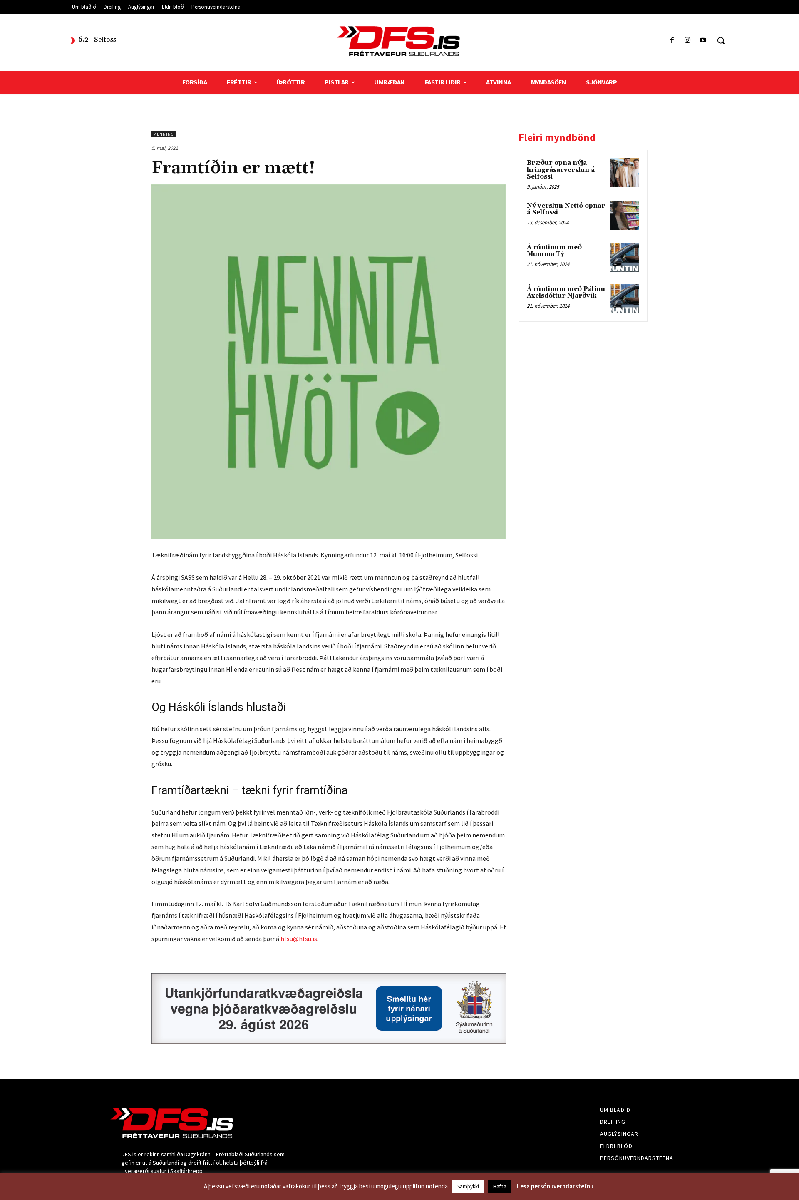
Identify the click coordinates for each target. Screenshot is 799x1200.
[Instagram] (687, 40)
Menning (163, 134)
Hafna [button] (499, 1186)
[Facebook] (671, 40)
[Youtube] (703, 40)
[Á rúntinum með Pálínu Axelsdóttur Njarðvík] (624, 298)
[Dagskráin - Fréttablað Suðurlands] (399, 41)
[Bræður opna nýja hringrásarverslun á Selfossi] (624, 172)
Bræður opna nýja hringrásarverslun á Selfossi (561, 170)
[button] (721, 40)
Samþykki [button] (468, 1186)
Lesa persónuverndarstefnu (555, 1186)
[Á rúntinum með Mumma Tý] (624, 257)
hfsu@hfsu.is (298, 938)
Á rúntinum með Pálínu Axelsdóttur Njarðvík (566, 292)
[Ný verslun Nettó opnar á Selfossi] (624, 215)
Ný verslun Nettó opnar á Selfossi (566, 209)
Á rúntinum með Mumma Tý (554, 250)
